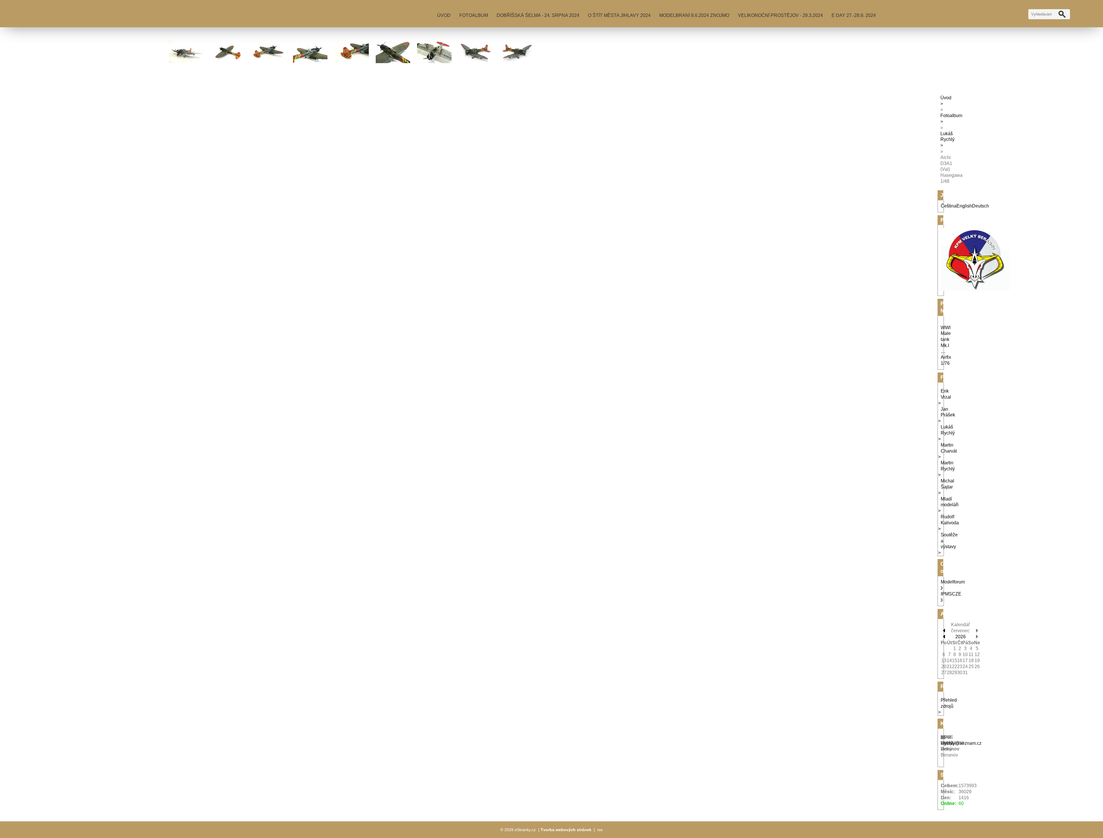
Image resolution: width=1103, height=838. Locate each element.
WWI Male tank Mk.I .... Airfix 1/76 (946, 345)
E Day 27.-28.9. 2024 (854, 15)
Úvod (444, 15)
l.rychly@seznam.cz (961, 743)
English (964, 205)
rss (600, 829)
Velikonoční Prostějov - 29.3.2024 (780, 15)
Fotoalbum (473, 15)
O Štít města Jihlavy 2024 (619, 15)
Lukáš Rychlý (947, 136)
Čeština (949, 205)
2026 (960, 636)
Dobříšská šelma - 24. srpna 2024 (538, 15)
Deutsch (980, 205)
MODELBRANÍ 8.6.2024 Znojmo (694, 15)
